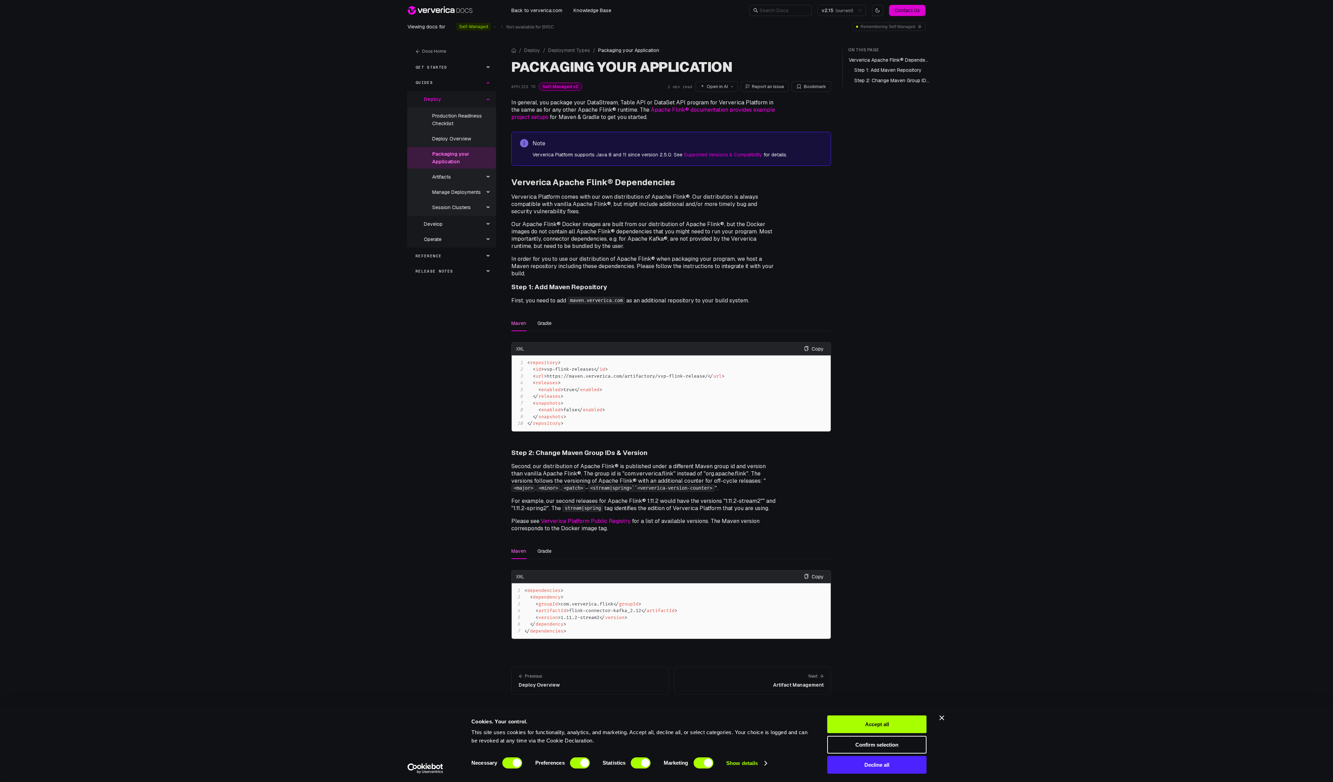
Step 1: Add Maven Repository (559, 287)
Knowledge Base (592, 10)
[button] (783, 10)
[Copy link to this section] (680, 182)
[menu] (451, 169)
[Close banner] (941, 717)
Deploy (532, 50)
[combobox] (839, 10)
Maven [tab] (518, 323)
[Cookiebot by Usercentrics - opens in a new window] (425, 768)
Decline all (876, 765)
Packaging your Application (450, 158)
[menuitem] (451, 67)
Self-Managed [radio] (473, 26)
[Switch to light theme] (877, 10)
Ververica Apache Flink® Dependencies (593, 182)
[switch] (580, 762)
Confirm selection (876, 745)
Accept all (877, 724)
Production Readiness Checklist (457, 120)
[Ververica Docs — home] (440, 10)
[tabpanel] (671, 387)
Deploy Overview (451, 139)
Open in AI (717, 86)
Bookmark (815, 86)
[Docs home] (514, 50)
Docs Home (434, 51)
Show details (742, 763)
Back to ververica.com (536, 10)
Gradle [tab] (544, 323)
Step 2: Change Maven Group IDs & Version (579, 452)
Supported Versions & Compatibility (723, 155)
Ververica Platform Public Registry (586, 521)
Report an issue (768, 86)
